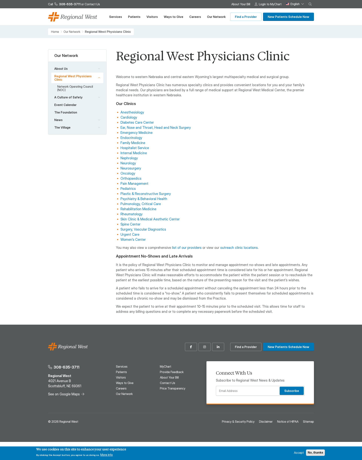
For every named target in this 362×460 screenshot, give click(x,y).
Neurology (128, 163)
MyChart (165, 366)
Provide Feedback (172, 372)
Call (64, 4)
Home (55, 32)
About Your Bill (240, 4)
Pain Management (134, 184)
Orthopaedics (130, 178)
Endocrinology (131, 138)
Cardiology (128, 117)
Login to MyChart (270, 4)
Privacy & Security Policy (238, 421)
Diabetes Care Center (137, 122)
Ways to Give (173, 17)
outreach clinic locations (239, 248)
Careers (195, 17)
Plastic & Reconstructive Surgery (145, 194)
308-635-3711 (66, 367)
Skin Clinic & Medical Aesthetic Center (150, 219)
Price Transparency (172, 388)
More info (106, 455)
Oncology (127, 173)
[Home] (72, 16)
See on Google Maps (64, 394)
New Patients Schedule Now (288, 17)
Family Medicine (132, 143)
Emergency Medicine (136, 133)
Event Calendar (65, 105)
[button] (310, 4)
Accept (299, 453)
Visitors (152, 17)
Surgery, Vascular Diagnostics (143, 229)
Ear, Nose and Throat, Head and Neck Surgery (155, 128)
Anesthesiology (132, 112)
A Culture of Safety (68, 97)
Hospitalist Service (134, 148)
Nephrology (129, 158)
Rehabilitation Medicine (138, 209)
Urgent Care (129, 234)
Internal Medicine (133, 153)
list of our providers (187, 248)
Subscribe (291, 391)
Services (115, 17)
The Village (62, 127)
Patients (134, 17)
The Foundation (65, 112)
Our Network (216, 17)
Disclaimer (266, 421)
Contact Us (92, 4)
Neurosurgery (130, 168)
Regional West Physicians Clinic (73, 77)
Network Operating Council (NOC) (75, 88)
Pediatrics (128, 189)
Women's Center (133, 239)
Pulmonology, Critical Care (140, 204)
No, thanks (315, 452)
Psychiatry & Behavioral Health (143, 199)
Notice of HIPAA (287, 421)
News (58, 120)
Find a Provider (246, 17)
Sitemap (308, 421)
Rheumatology (131, 214)
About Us (61, 69)
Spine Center (130, 224)
